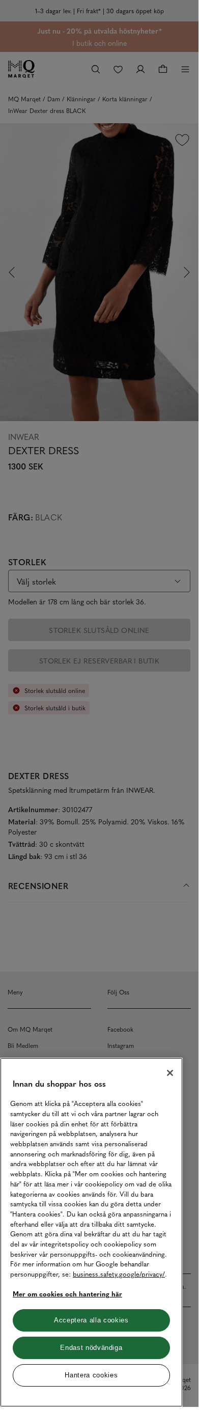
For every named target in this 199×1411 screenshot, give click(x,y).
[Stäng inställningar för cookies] (170, 1073)
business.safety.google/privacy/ (119, 1274)
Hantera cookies (91, 1375)
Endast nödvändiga (91, 1347)
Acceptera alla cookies (91, 1320)
